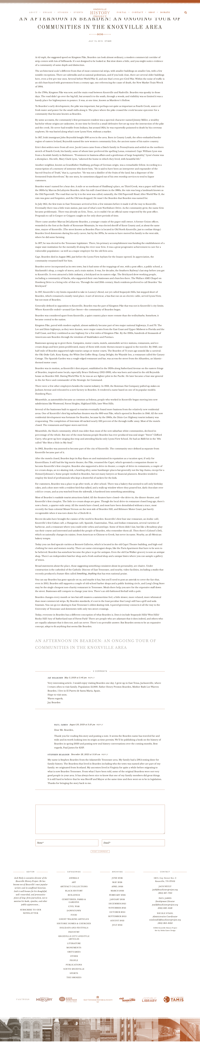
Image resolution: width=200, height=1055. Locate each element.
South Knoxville (73, 969)
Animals (74, 878)
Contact (137, 12)
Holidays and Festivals (74, 928)
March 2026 (117, 891)
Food (74, 915)
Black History (74, 891)
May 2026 (117, 882)
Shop (152, 12)
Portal (122, 12)
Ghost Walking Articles (74, 919)
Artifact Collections (74, 886)
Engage (47, 12)
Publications (74, 965)
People (74, 960)
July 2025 (117, 925)
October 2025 (117, 912)
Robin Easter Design (168, 930)
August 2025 (117, 920)
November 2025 (117, 908)
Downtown (74, 911)
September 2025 (117, 916)
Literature (74, 943)
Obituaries (74, 952)
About (33, 12)
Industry (74, 932)
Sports (74, 973)
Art (74, 882)
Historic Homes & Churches (74, 923)
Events (78, 12)
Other (108, 41)
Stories (63, 12)
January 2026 (117, 899)
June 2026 (117, 878)
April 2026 (117, 886)
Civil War (74, 906)
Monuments (73, 948)
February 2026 (117, 895)
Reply (91, 678)
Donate (165, 12)
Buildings (74, 895)
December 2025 (117, 903)
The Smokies (74, 977)
